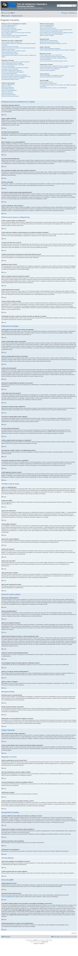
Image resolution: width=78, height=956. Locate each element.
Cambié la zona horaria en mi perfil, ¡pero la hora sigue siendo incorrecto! (18, 47)
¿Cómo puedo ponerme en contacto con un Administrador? (53, 87)
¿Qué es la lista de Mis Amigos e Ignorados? (50, 48)
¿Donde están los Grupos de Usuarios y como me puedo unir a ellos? (56, 29)
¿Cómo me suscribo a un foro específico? (49, 68)
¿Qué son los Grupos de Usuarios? (48, 28)
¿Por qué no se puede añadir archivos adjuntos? (12, 72)
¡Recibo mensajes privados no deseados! (49, 42)
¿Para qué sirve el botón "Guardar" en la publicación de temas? (16, 76)
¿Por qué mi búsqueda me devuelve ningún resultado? (52, 56)
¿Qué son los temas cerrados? (8, 94)
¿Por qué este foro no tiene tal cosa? (48, 83)
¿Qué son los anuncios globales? (9, 90)
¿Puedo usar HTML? (6, 86)
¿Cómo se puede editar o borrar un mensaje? (11, 63)
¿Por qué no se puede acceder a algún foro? (11, 70)
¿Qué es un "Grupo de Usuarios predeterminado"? (51, 34)
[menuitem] (13, 13)
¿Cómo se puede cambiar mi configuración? (11, 42)
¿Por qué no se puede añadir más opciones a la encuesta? (15, 67)
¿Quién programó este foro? (46, 82)
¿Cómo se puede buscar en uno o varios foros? (51, 55)
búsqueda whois (51, 906)
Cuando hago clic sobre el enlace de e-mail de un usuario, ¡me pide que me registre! (18, 56)
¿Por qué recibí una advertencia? (9, 73)
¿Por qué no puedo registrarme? (8, 28)
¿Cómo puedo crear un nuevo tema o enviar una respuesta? (15, 61)
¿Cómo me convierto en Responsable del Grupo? (51, 31)
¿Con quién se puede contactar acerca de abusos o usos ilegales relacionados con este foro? (58, 85)
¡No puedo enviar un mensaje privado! (48, 40)
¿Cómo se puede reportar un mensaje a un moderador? (14, 75)
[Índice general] (9, 5)
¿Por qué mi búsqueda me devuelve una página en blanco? (53, 58)
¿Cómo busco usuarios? (45, 59)
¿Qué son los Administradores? (47, 25)
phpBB (26, 269)
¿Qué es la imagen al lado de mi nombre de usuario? (13, 50)
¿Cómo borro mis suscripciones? (47, 70)
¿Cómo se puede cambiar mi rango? (9, 53)
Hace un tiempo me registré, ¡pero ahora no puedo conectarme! (16, 32)
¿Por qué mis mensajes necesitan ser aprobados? (13, 77)
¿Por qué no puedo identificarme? (9, 31)
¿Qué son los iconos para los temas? (10, 96)
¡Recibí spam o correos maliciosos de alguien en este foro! (53, 43)
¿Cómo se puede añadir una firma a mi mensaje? (12, 64)
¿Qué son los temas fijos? (7, 93)
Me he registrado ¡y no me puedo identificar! (11, 29)
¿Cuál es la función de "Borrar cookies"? (10, 37)
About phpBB (48, 886)
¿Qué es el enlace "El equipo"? (47, 35)
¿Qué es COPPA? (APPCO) (8, 26)
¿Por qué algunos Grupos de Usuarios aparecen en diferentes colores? (56, 32)
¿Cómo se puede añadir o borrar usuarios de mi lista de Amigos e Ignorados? (57, 50)
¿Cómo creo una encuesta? (7, 66)
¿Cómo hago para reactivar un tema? (10, 79)
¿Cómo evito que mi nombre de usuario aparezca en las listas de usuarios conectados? (18, 44)
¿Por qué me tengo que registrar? (9, 25)
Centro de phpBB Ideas (7, 896)
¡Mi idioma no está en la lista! (8, 49)
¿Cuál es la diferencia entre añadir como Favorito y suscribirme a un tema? (57, 66)
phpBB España (44, 941)
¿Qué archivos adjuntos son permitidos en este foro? (52, 75)
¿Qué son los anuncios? (7, 91)
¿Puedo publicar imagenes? (7, 88)
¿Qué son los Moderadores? (46, 26)
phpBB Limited (63, 885)
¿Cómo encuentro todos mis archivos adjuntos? (51, 76)
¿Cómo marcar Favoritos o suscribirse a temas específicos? (54, 67)
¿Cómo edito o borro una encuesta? (9, 69)
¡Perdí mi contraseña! (6, 34)
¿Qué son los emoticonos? (7, 87)
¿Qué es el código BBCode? (8, 84)
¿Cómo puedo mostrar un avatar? (9, 52)
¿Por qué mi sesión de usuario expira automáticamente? (14, 35)
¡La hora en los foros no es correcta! (9, 46)
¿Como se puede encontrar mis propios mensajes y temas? (53, 61)
